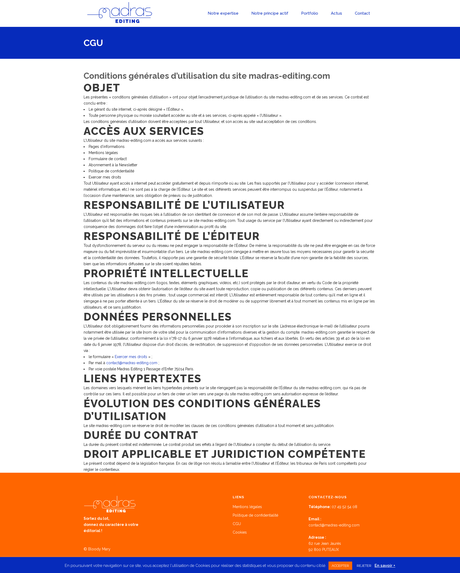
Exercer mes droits (131, 357)
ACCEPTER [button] (340, 566)
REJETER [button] (364, 566)
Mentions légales (247, 507)
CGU (237, 524)
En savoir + (385, 565)
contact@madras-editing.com (131, 363)
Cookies (240, 532)
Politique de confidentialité (255, 515)
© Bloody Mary (97, 549)
